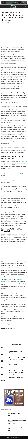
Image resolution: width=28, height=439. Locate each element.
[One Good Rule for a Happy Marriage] (4, 352)
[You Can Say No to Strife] (4, 346)
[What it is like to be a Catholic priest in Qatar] (4, 422)
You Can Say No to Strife (15, 344)
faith (14, 328)
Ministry (9, 423)
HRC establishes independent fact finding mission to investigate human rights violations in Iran (18, 372)
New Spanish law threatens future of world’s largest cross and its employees (17, 359)
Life (2, 347)
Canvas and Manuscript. (14, 235)
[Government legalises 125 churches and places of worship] (4, 379)
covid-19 (7, 328)
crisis (11, 328)
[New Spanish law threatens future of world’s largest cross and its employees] (4, 359)
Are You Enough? (13, 364)
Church (3, 380)
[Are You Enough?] (4, 366)
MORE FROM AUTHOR (15, 340)
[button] (26, 6)
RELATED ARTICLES (5, 340)
